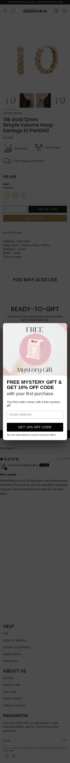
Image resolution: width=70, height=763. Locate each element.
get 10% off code (35, 427)
